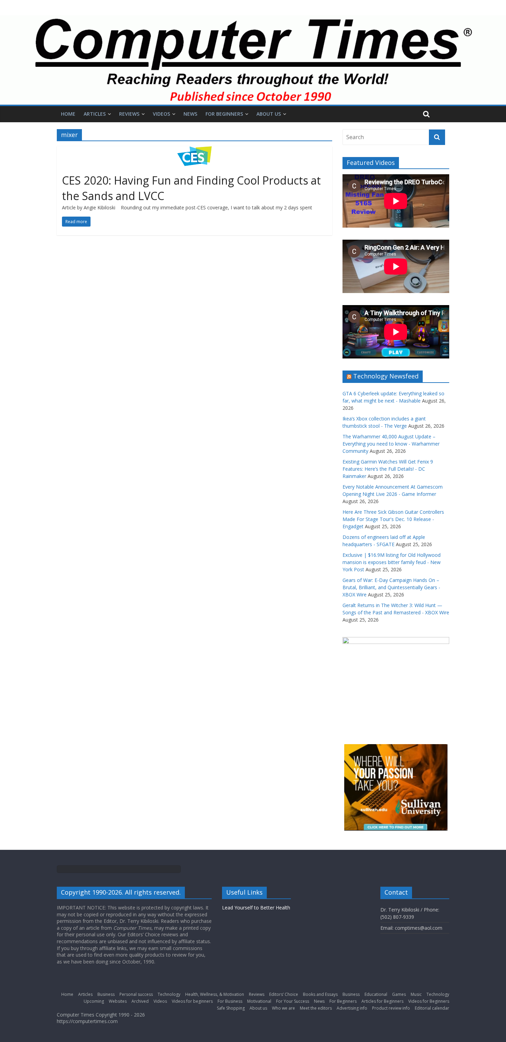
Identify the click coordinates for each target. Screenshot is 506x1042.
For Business (230, 1001)
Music (416, 994)
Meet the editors (316, 1008)
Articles (95, 114)
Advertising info (352, 1008)
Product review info (391, 1008)
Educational (376, 994)
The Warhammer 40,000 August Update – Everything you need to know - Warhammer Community (391, 443)
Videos (161, 114)
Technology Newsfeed (386, 376)
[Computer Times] (253, 60)
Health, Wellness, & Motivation (214, 994)
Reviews (129, 114)
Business (106, 994)
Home (68, 114)
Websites (118, 1001)
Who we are (283, 1008)
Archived (140, 1001)
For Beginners (224, 114)
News (190, 114)
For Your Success (292, 1001)
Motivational (259, 1001)
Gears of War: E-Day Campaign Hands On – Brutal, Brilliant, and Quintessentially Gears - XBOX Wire (391, 587)
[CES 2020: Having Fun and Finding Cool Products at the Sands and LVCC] (194, 150)
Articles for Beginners (382, 1001)
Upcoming (94, 1001)
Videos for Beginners (428, 1001)
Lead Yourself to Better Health (256, 907)
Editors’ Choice (283, 994)
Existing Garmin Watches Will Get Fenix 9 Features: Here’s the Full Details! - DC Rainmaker (387, 468)
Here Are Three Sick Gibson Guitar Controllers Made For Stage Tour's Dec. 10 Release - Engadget (393, 519)
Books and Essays (320, 994)
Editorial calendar (432, 1008)
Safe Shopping (231, 1008)
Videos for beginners (192, 1001)
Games (399, 994)
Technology (169, 994)
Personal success (136, 994)
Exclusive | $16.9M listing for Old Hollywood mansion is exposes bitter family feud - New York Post (391, 562)
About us (268, 114)
